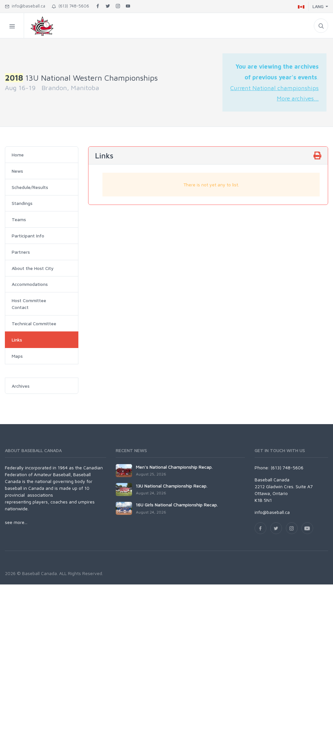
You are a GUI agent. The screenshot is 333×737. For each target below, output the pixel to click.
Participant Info (28, 235)
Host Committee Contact (29, 304)
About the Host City (33, 268)
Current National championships (274, 87)
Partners (21, 252)
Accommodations (30, 284)
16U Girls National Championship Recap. (177, 504)
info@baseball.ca (27, 5)
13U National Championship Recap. (171, 486)
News (17, 171)
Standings (22, 203)
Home (18, 154)
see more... (16, 522)
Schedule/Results (30, 187)
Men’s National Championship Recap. (174, 467)
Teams (19, 219)
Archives (21, 386)
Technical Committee (34, 323)
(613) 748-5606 (72, 5)
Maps (17, 356)
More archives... (298, 98)
